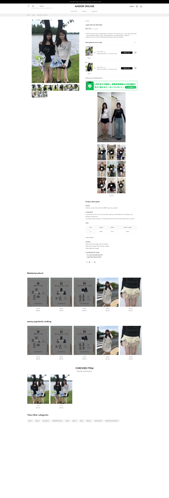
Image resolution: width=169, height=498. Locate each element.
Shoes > (89, 420)
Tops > (30, 420)
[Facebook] (87, 262)
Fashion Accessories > (112, 420)
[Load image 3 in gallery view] (44, 87)
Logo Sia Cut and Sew (42, 14)
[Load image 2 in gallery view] (39, 87)
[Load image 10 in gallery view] (34, 94)
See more (111, 195)
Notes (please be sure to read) (94, 42)
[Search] (33, 6)
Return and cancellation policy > (94, 78)
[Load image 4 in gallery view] (50, 87)
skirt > (67, 420)
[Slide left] (34, 52)
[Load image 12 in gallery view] (44, 94)
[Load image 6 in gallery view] (60, 87)
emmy (33, 14)
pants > (75, 420)
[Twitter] (92, 262)
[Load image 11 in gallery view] (39, 94)
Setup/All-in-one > (57, 420)
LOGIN (132, 6)
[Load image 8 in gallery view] (71, 87)
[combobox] (41, 6)
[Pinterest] (95, 262)
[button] (28, 6)
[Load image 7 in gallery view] (66, 87)
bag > (81, 420)
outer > (37, 420)
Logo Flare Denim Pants (94, 257)
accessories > (98, 420)
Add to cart (127, 52)
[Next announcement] (146, 2)
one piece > (46, 420)
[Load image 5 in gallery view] (55, 87)
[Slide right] (77, 52)
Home (28, 14)
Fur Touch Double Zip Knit (95, 254)
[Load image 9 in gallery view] (76, 87)
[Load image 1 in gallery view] (34, 87)
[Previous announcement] (23, 2)
